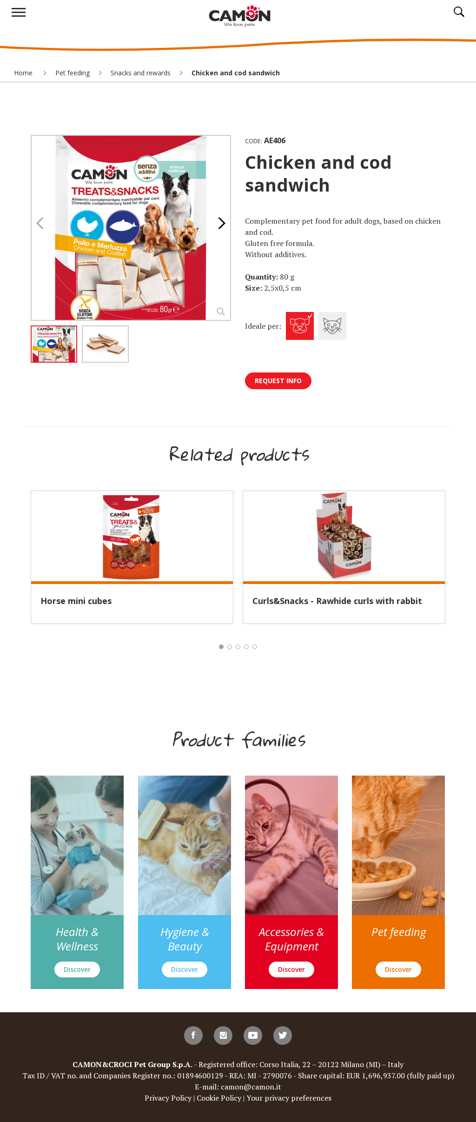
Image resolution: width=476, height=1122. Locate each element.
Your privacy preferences (288, 1098)
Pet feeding (72, 72)
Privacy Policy (168, 1098)
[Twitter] (282, 1035)
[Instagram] (223, 1035)
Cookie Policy (219, 1098)
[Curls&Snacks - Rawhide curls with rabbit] (344, 536)
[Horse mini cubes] (132, 536)
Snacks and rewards (141, 72)
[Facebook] (193, 1035)
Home (24, 72)
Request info (278, 380)
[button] (219, 223)
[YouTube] (253, 1035)
